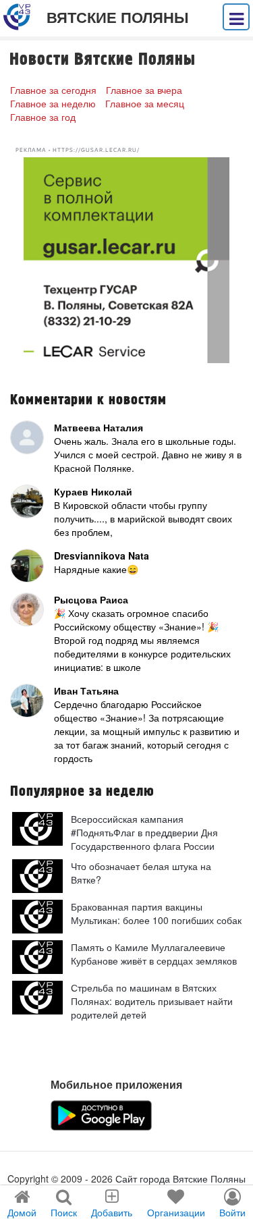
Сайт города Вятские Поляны (180, 1178)
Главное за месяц (144, 103)
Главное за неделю (53, 103)
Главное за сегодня (53, 90)
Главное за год (43, 117)
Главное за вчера (144, 90)
